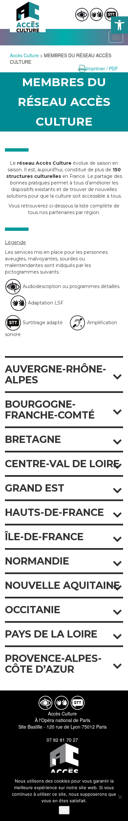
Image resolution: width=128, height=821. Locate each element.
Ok (64, 810)
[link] (119, 25)
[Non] (120, 797)
